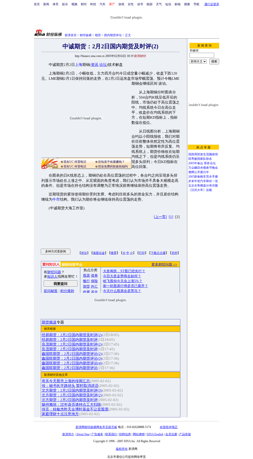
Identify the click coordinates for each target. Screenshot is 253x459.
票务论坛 (210, 163)
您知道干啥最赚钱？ (111, 161)
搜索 (187, 4)
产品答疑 (185, 434)
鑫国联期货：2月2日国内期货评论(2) (72, 354)
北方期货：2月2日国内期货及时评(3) (72, 390)
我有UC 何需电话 (74, 161)
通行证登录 (211, 4)
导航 (196, 4)
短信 (168, 4)
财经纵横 (86, 35)
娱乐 (65, 4)
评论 (84, 253)
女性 (131, 4)
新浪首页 (71, 35)
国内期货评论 (113, 35)
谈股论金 (99, 253)
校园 (149, 4)
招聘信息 (125, 434)
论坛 (103, 65)
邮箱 (178, 4)
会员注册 (171, 434)
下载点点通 (158, 253)
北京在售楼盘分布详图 (203, 185)
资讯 (94, 65)
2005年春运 (195, 163)
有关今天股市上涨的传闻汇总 (66, 381)
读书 (140, 4)
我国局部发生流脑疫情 (203, 154)
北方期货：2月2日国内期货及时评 (70, 400)
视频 (74, 4)
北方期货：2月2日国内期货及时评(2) (72, 395)
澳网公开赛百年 (198, 172)
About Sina (82, 434)
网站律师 (139, 434)
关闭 (174, 253)
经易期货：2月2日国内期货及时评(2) (72, 335)
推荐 (114, 253)
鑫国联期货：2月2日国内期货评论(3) (72, 358)
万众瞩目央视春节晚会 (203, 167)
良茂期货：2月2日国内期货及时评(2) (72, 344)
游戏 (121, 4)
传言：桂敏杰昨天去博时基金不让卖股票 (75, 409)
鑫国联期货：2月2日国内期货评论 (70, 368)
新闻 (46, 4)
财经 (84, 4)
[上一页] (160, 217)
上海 (78, 65)
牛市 (56, 199)
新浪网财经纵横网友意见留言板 (96, 427)
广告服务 (97, 434)
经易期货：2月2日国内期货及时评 (70, 340)
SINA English (155, 434)
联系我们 (111, 434)
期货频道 (49, 322)
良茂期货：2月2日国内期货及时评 (70, 349)
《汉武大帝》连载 (200, 190)
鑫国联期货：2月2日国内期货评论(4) (72, 363)
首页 (37, 4)
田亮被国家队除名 (200, 159)
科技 (93, 4)
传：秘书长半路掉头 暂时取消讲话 (70, 386)
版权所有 (122, 449)
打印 (142, 253)
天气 (159, 4)
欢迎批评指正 (169, 427)
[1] (171, 217)
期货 (98, 35)
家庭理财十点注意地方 (60, 414)
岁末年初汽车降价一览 (203, 181)
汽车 (102, 4)
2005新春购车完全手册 (203, 176)
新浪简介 (68, 434)
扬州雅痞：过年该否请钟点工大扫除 (71, 404)
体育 (56, 4)
